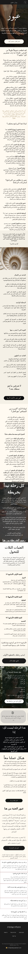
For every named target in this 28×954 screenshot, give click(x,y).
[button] (14, 660)
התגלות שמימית (14, 927)
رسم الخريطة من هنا (13, 540)
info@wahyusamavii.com (14, 947)
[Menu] (25, 2)
